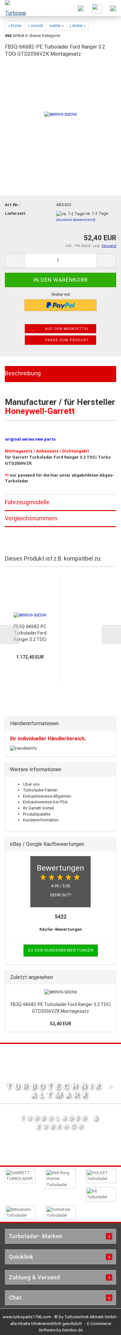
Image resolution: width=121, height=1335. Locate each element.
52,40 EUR (60, 1023)
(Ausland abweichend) (76, 220)
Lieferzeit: (15, 213)
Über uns (31, 784)
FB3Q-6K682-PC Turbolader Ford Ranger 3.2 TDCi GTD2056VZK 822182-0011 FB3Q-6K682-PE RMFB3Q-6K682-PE (30, 633)
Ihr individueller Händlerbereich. (48, 739)
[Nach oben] (103, 1325)
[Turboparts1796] (13, 8)
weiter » (56, 25)
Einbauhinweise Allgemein (47, 796)
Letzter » (78, 25)
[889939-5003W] (60, 111)
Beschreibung (23, 373)
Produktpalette (36, 814)
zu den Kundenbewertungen (61, 950)
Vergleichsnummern (31, 518)
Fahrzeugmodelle (27, 502)
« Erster (15, 25)
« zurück (35, 25)
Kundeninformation (41, 820)
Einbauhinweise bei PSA (45, 802)
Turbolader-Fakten (40, 790)
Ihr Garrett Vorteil (38, 808)
